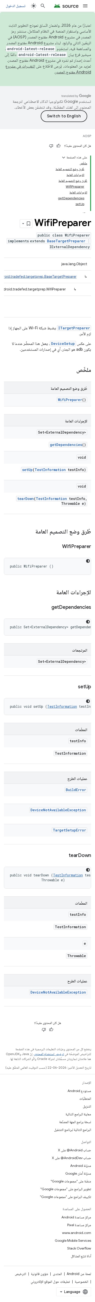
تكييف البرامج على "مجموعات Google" (65, 1197)
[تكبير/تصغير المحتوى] (63, 157)
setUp (27, 469)
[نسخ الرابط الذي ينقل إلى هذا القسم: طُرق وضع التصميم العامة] (30, 532)
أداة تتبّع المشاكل (81, 1256)
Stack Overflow (79, 1248)
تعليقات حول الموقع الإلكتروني (50, 1282)
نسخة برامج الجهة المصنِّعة (75, 1122)
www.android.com (76, 1233)
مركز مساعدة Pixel (79, 1225)
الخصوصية (81, 1282)
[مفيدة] (58, 145)
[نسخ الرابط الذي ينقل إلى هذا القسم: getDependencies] (46, 608)
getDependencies (66, 444)
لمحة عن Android (79, 1274)
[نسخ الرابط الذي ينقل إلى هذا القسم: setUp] (73, 687)
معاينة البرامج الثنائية (78, 1114)
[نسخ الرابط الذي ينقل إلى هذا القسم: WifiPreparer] (57, 547)
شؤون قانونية (39, 1274)
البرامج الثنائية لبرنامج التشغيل (72, 1129)
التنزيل (87, 1106)
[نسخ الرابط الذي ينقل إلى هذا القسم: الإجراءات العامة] (51, 593)
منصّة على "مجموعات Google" (71, 1181)
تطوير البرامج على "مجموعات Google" (65, 1189)
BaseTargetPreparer (66, 241)
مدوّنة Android (80, 1165)
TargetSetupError (69, 830)
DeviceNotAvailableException (58, 810)
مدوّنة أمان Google (78, 1173)
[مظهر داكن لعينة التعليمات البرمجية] (88, 561)
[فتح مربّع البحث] (43, 6)
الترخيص (20, 1274)
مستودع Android (79, 1091)
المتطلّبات (85, 1098)
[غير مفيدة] (51, 145)
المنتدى (57, 1274)
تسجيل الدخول (15, 6)
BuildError (76, 789)
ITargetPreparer (74, 328)
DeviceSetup (63, 343)
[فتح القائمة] (85, 6)
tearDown (25, 498)
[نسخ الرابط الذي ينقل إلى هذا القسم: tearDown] (64, 856)
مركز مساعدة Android (76, 1217)
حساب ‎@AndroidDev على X (71, 1158)
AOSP (87, 136)
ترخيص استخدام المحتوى (49, 1054)
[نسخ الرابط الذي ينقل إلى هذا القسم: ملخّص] (71, 370)
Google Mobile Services (73, 1240)
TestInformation (50, 469)
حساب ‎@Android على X (74, 1150)
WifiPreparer (70, 399)
